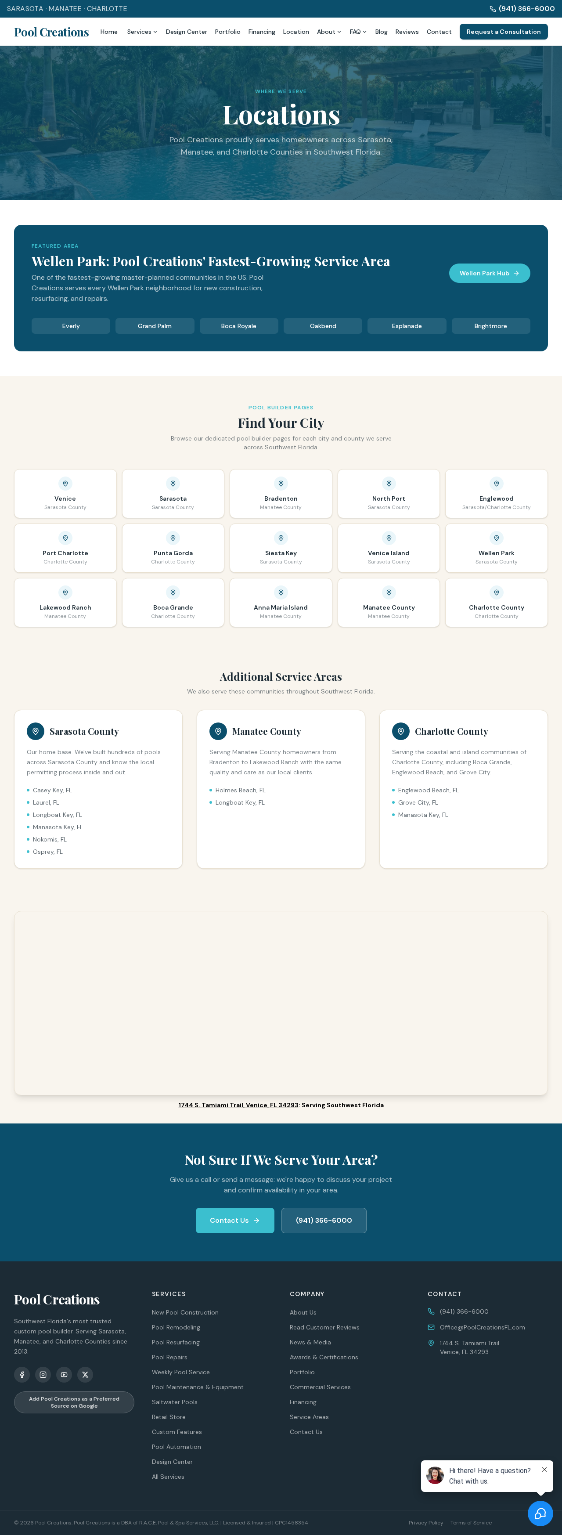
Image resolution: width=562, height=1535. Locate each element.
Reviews (407, 32)
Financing (262, 32)
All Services (168, 1477)
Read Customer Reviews (325, 1327)
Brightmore (491, 326)
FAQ (355, 32)
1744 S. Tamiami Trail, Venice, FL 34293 (239, 1105)
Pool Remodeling (176, 1327)
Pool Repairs (169, 1357)
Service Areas (309, 1417)
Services (139, 32)
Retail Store (169, 1417)
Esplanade (407, 326)
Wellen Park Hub (484, 273)
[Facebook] (22, 1375)
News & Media (310, 1342)
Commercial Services (320, 1387)
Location (296, 32)
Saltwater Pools (175, 1402)
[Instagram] (43, 1375)
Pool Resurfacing (176, 1342)
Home (109, 32)
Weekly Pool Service (181, 1372)
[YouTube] (64, 1375)
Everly (71, 326)
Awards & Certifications (324, 1357)
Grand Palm (155, 326)
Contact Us (229, 1220)
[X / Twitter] (85, 1375)
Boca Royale (238, 326)
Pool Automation (176, 1447)
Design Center (186, 32)
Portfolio (228, 32)
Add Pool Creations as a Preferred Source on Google (74, 1402)
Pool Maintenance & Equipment (198, 1387)
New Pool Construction (185, 1312)
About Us (303, 1312)
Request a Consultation (504, 32)
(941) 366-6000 (527, 8)
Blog (381, 32)
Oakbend (323, 326)
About (326, 32)
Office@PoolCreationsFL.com (482, 1327)
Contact (439, 32)
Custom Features (177, 1432)
